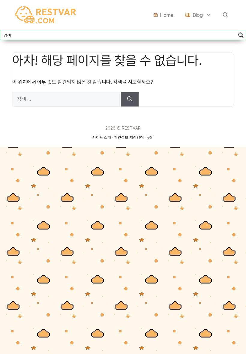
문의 (150, 137)
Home (166, 15)
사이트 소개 (101, 137)
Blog (198, 15)
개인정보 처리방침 (129, 137)
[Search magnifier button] (241, 35)
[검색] (130, 99)
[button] (225, 15)
